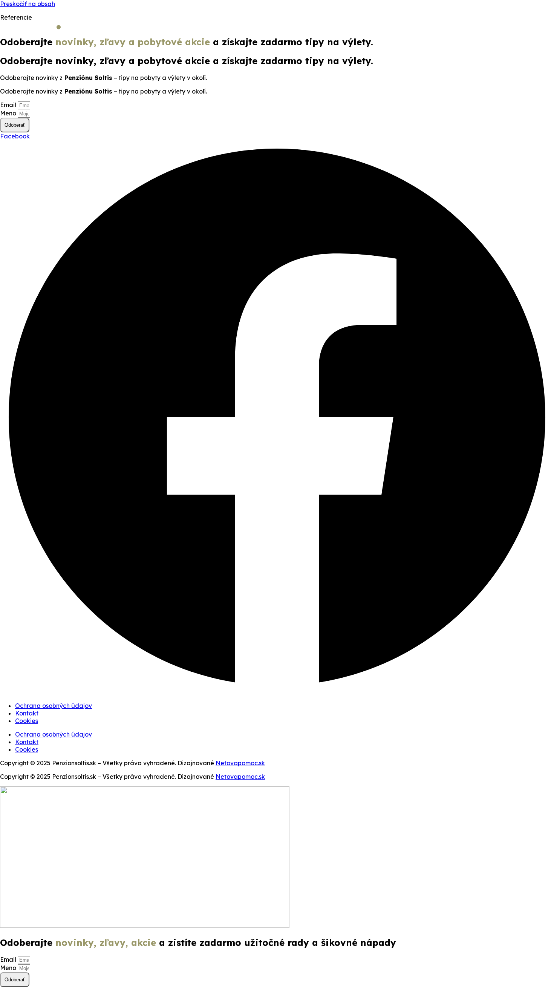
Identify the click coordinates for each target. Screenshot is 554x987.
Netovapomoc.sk (240, 763)
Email (9, 105)
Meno (9, 113)
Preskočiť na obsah (27, 4)
